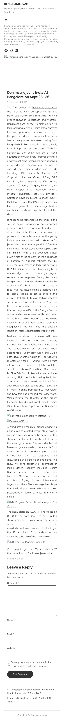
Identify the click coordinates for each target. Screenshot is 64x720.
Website (11, 648)
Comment (13, 583)
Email (10, 634)
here (51, 330)
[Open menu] (6, 20)
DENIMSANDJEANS (16, 4)
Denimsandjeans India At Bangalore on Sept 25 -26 (28, 94)
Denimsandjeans (16, 123)
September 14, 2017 (17, 102)
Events (20, 558)
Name (11, 620)
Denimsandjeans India (44, 107)
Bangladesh (34, 119)
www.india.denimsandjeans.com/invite (28, 528)
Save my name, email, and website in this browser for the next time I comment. (31, 664)
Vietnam (51, 119)
